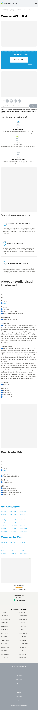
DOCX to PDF (5, 647)
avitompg (13, 528)
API (19, 688)
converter (10, 506)
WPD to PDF (23, 654)
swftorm (22, 545)
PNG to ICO (22, 650)
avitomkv (4, 511)
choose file (19, 60)
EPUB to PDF (23, 615)
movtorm (13, 545)
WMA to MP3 (23, 619)
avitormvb (14, 525)
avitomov (13, 511)
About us (19, 671)
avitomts (23, 511)
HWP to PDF (23, 657)
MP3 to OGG (23, 622)
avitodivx (23, 520)
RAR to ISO (22, 626)
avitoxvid (3, 525)
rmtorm (3, 553)
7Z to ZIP (3, 612)
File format (19, 675)
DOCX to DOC (23, 643)
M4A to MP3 (4, 615)
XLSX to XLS (4, 643)
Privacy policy (19, 679)
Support (19, 684)
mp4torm (4, 542)
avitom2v (13, 522)
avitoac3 (13, 531)
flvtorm (22, 542)
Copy (33, 106)
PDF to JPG (22, 647)
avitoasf (13, 520)
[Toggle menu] (36, 3)
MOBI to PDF (5, 633)
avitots (22, 514)
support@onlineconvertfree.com (19, 705)
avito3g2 (3, 520)
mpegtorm (23, 553)
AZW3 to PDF (5, 636)
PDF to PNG (4, 650)
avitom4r (23, 522)
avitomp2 (4, 531)
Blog (19, 701)
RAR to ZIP (4, 622)
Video (12, 9)
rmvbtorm (23, 550)
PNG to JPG (22, 636)
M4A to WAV (4, 626)
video (4, 303)
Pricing (19, 692)
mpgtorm (13, 553)
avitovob (3, 517)
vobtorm (3, 548)
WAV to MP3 (22, 612)
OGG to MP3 (23, 633)
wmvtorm (13, 548)
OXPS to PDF (5, 654)
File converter (5, 9)
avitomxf (3, 514)
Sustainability (19, 696)
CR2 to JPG (22, 629)
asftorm (22, 548)
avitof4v (3, 522)
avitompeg (23, 528)
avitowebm (14, 517)
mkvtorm (3, 545)
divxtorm (3, 550)
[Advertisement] (19, 415)
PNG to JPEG (5, 640)
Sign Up (30, 64)
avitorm (22, 525)
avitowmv (23, 517)
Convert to (11, 537)
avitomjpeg (23, 531)
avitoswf (13, 514)
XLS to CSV (22, 640)
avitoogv (3, 528)
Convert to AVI (21, 9)
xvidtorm (13, 550)
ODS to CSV (4, 657)
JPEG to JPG (5, 629)
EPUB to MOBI (5, 619)
